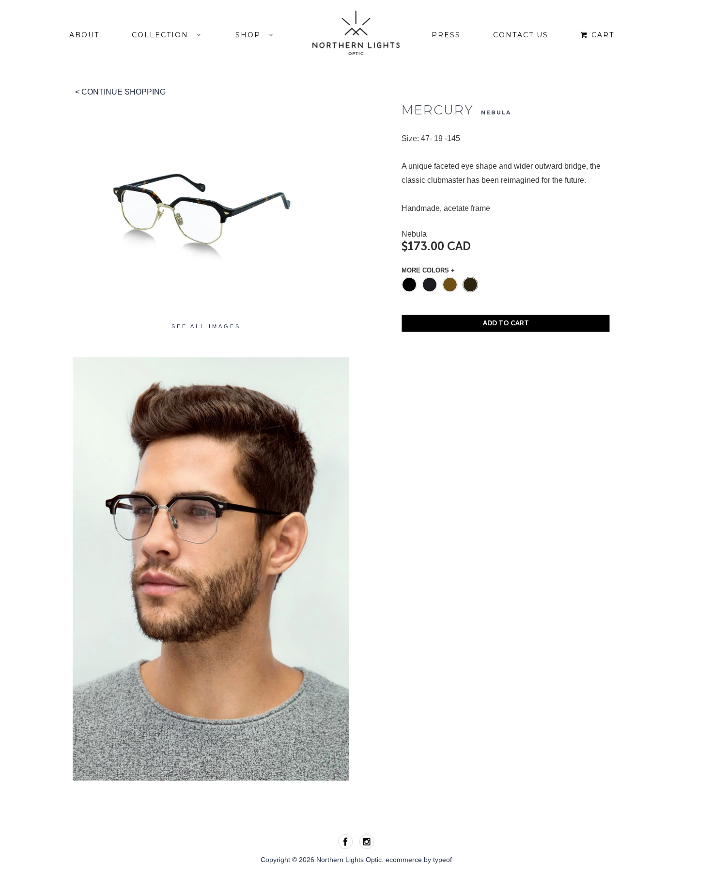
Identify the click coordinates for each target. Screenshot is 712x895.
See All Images (206, 326)
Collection (164, 35)
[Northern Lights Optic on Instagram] (366, 841)
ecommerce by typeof (419, 859)
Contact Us (520, 35)
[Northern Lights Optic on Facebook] (346, 841)
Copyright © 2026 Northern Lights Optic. (323, 859)
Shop (252, 35)
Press (446, 35)
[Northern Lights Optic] (356, 33)
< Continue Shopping (120, 92)
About (84, 35)
